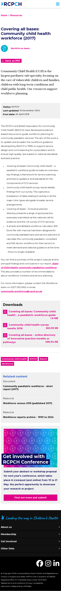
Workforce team (20, 48)
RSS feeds (27, 586)
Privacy (29, 583)
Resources (16, 15)
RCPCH (15, 106)
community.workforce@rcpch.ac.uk (21, 291)
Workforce (7, 364)
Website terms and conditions (13, 583)
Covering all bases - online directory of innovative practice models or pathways (29, 339)
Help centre (5, 586)
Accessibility (38, 583)
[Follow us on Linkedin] (56, 565)
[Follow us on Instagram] (48, 565)
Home (4, 15)
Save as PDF (12, 60)
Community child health (14, 359)
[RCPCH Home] (11, 3)
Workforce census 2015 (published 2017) (27, 403)
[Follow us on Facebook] (39, 565)
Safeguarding (16, 586)
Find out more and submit (30, 497)
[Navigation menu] (57, 4)
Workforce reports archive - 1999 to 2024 (28, 417)
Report (43, 359)
